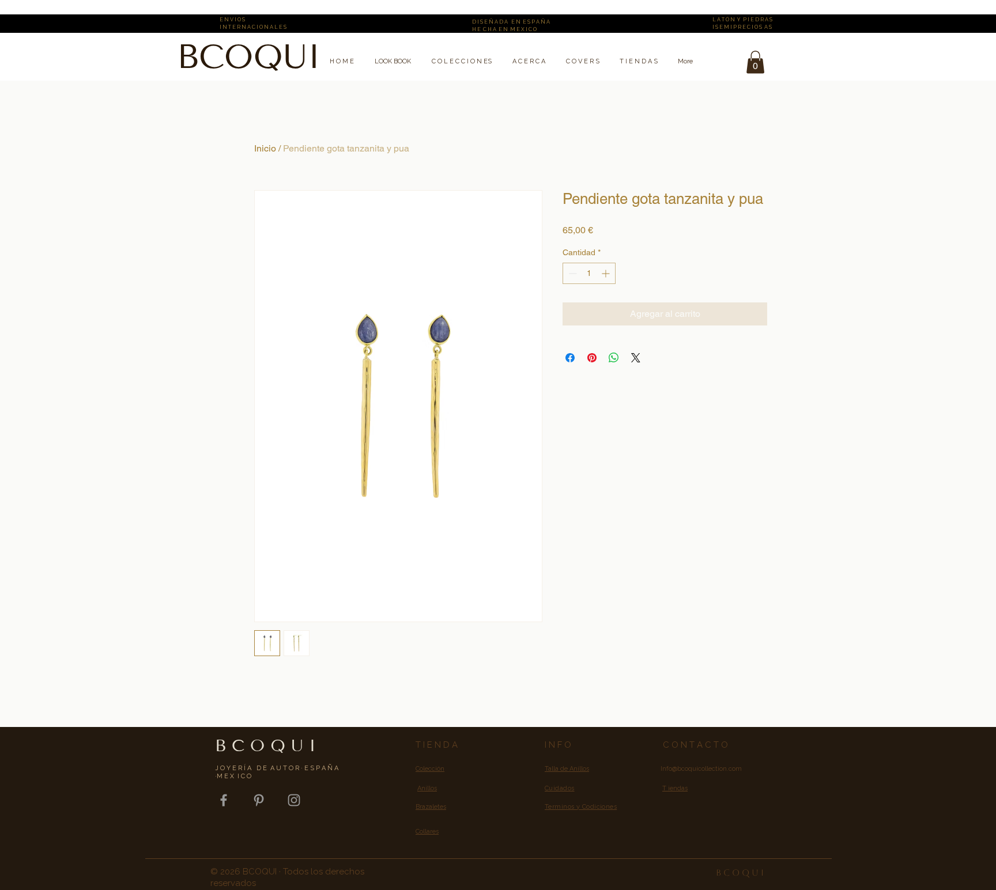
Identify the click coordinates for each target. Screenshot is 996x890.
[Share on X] (636, 358)
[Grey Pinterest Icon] (259, 800)
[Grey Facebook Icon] (224, 800)
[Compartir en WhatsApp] (614, 358)
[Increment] (606, 273)
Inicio (265, 148)
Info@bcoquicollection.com (701, 768)
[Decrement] (571, 273)
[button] (755, 62)
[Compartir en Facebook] (570, 358)
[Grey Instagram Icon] (294, 800)
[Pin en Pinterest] (592, 358)
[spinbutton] (589, 273)
